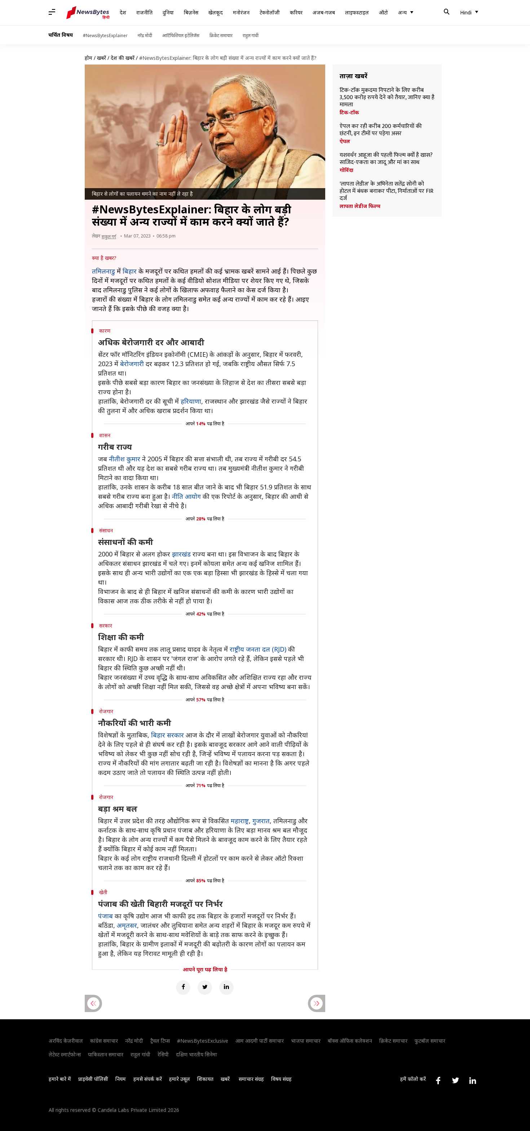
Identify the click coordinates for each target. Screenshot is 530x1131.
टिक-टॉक (349, 112)
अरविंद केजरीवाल (66, 1040)
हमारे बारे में (60, 1078)
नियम (120, 1078)
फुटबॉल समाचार (430, 1040)
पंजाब (105, 916)
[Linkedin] (226, 987)
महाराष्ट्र (240, 820)
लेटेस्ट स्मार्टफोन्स (65, 1054)
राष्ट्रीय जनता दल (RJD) (258, 649)
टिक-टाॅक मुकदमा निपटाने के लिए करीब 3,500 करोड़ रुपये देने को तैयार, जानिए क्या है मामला (387, 97)
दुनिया (168, 12)
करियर (296, 12)
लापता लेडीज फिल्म (360, 206)
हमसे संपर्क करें (147, 1078)
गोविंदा (346, 170)
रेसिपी (163, 1054)
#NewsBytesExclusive (202, 1040)
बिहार (130, 271)
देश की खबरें (122, 57)
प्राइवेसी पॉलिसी (93, 1078)
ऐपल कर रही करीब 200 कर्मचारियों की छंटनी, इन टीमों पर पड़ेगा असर (381, 130)
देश (123, 12)
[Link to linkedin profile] (472, 1080)
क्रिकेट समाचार (221, 35)
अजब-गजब (324, 12)
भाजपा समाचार (306, 1040)
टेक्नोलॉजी (270, 12)
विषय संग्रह (281, 1078)
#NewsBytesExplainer (105, 35)
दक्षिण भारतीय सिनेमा (196, 1054)
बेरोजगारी (132, 363)
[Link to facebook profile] (438, 1080)
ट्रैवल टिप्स (160, 1040)
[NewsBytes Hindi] (88, 12)
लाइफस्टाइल (357, 12)
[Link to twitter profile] (455, 1080)
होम (88, 57)
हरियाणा (191, 401)
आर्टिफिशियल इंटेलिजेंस (180, 35)
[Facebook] (183, 987)
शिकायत (205, 1078)
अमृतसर (127, 925)
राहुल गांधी (251, 35)
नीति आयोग (186, 496)
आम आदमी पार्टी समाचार (259, 1040)
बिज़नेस (191, 12)
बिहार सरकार (167, 735)
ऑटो (383, 12)
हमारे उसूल (179, 1078)
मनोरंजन (241, 12)
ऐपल (345, 141)
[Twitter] (205, 987)
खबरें (101, 57)
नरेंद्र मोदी (145, 35)
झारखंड (181, 554)
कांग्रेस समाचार (104, 1040)
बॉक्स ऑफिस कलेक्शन (350, 1040)
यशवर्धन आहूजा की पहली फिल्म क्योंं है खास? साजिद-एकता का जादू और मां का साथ (386, 159)
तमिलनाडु (103, 271)
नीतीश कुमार (124, 458)
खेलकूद (215, 12)
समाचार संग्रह (251, 1078)
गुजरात (261, 820)
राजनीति (144, 12)
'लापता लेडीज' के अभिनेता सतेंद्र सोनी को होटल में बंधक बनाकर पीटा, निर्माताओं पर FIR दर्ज (386, 191)
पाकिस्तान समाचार (105, 1054)
